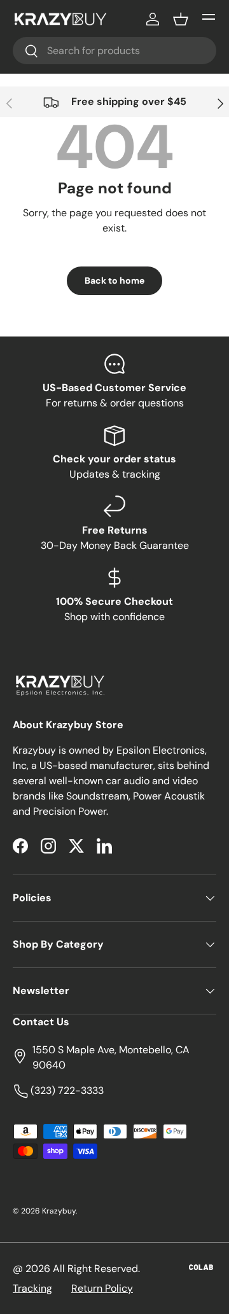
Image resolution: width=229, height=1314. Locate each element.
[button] (181, 19)
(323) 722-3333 (66, 1090)
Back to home (114, 280)
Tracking (32, 1288)
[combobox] (114, 50)
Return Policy (102, 1288)
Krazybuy (59, 1211)
